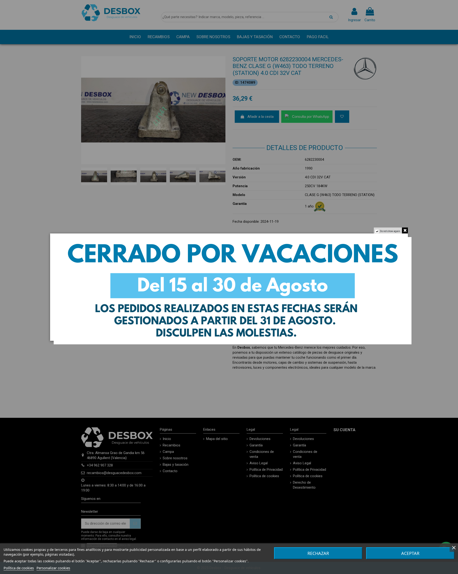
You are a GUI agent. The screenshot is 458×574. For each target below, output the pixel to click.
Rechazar (318, 553)
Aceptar (410, 553)
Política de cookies (19, 567)
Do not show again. (390, 231)
